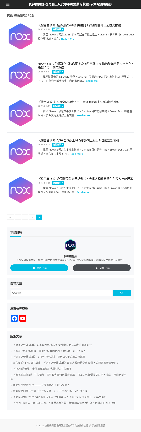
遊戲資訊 (57, 29)
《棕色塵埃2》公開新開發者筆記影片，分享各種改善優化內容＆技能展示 (85, 178)
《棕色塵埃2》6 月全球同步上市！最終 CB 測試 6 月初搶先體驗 (79, 102)
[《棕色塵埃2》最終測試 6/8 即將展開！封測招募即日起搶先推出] (20, 36)
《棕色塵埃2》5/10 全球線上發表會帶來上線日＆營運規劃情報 (78, 140)
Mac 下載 (104, 267)
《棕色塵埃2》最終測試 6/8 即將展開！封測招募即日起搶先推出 (79, 25)
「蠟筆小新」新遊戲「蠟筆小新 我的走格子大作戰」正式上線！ (49, 351)
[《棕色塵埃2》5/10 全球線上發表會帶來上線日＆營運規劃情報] (20, 151)
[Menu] (7, 4)
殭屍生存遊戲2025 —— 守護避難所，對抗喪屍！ (41, 385)
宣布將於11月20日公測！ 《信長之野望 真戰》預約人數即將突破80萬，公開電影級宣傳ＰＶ (66, 362)
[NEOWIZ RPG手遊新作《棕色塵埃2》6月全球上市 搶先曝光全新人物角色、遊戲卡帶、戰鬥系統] (20, 75)
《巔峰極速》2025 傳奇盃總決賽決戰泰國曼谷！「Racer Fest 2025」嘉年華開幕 (60, 397)
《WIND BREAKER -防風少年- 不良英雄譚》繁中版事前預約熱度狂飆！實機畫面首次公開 (64, 402)
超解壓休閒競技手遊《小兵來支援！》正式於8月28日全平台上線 (50, 391)
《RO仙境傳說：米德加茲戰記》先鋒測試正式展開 (42, 368)
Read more (67, 38)
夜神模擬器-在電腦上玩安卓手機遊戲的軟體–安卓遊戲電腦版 (70, 4)
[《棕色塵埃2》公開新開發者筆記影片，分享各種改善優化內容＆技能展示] (20, 190)
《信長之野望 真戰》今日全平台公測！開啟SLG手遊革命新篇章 (49, 356)
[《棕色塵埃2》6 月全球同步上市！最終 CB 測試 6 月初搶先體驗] (20, 113)
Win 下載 (42, 267)
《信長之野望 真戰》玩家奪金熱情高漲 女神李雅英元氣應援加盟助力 (52, 344)
